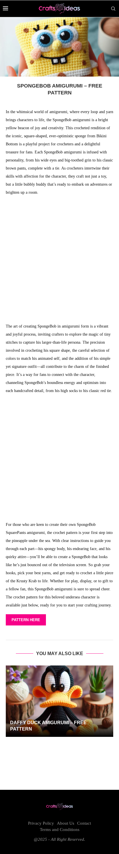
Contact (84, 823)
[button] (59, 746)
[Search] (113, 8)
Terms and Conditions (59, 829)
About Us (65, 823)
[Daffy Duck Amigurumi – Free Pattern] (59, 701)
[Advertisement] (59, 260)
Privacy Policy (41, 823)
